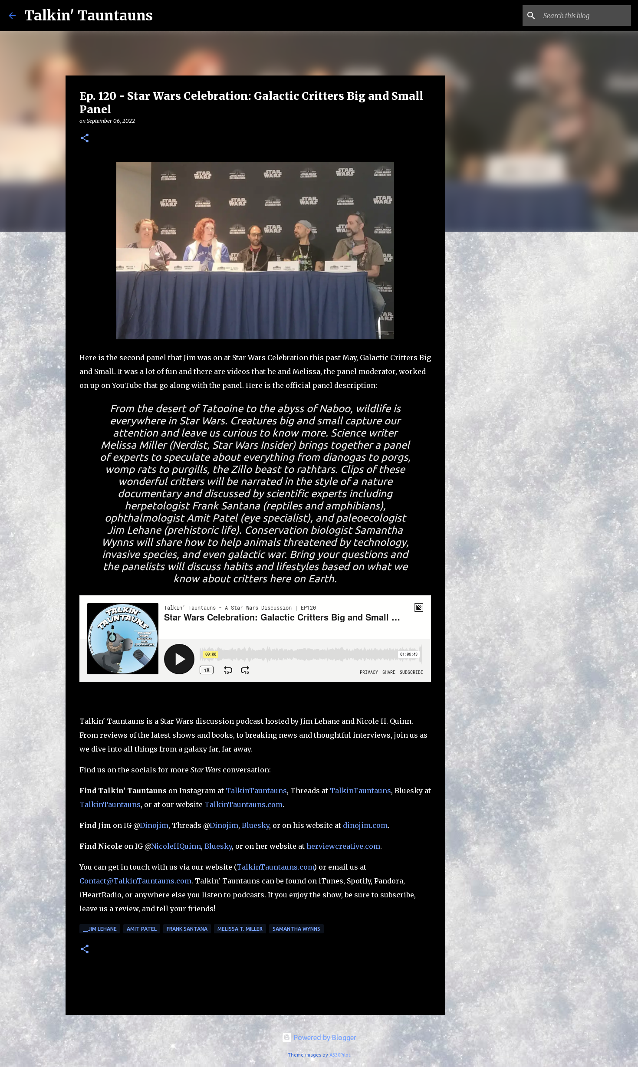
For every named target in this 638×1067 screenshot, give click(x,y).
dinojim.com (365, 825)
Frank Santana (187, 929)
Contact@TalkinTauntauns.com (135, 881)
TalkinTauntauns (256, 790)
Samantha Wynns (296, 929)
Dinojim (154, 825)
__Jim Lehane (100, 929)
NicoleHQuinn (176, 846)
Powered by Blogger (324, 1037)
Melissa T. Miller (240, 929)
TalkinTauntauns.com (243, 804)
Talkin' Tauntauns (88, 15)
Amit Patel (142, 929)
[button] (84, 138)
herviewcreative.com (343, 846)
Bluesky (255, 825)
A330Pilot (340, 1054)
